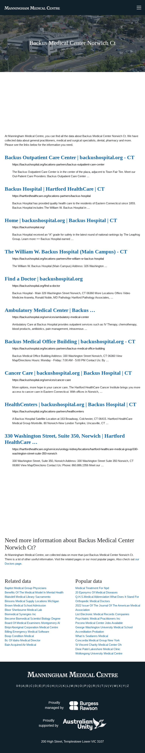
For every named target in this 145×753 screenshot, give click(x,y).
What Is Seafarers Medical (91, 636)
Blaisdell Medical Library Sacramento (27, 596)
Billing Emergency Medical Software (27, 631)
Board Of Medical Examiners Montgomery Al (32, 622)
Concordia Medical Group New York (97, 640)
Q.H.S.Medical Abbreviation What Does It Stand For (107, 596)
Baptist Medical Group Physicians (25, 588)
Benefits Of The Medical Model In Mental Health (34, 592)
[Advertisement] (72, 102)
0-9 (18, 685)
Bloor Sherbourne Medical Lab (23, 609)
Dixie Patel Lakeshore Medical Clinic (97, 649)
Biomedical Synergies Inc (20, 614)
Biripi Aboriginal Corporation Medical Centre (31, 627)
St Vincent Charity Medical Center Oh (98, 644)
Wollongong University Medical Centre (98, 653)
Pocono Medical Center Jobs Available (99, 622)
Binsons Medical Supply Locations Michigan (32, 601)
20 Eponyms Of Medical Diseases (96, 592)
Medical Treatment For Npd (92, 588)
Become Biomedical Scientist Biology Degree (32, 618)
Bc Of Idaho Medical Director (22, 640)
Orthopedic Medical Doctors (92, 601)
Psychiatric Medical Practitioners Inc (97, 618)
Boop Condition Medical (19, 636)
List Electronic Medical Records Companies (102, 614)
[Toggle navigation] (139, 7)
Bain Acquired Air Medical (20, 644)
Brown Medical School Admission (25, 605)
